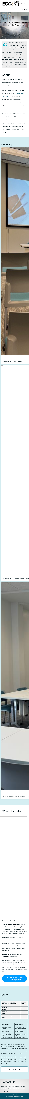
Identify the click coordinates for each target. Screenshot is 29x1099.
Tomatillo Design (20, 1096)
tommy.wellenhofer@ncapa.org (11, 1089)
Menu (25, 9)
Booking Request (14, 1069)
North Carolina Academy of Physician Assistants (17, 1094)
